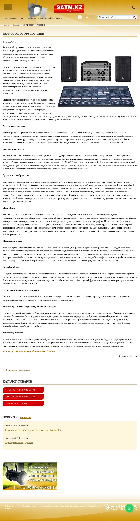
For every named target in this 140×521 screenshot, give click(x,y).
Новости (16, 25)
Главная (6, 25)
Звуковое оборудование (20, 396)
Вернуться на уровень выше (17, 370)
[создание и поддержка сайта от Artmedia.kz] (120, 511)
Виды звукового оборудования (19, 442)
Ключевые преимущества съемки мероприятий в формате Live (33, 430)
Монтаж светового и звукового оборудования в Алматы (29, 351)
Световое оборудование (20, 390)
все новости (25, 417)
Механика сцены (16, 403)
